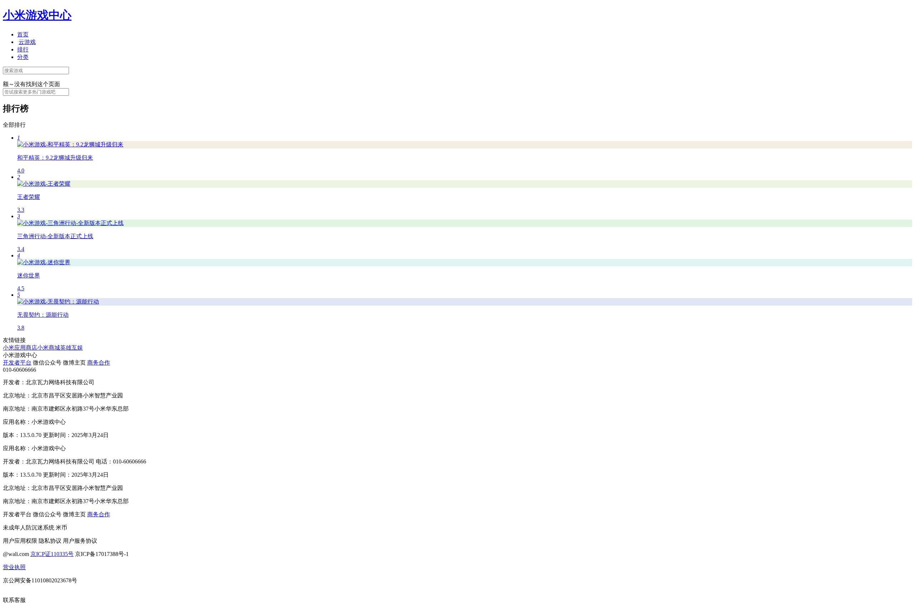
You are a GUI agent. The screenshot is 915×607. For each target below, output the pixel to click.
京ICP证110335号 (52, 554)
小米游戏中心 (37, 15)
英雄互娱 (71, 348)
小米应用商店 (20, 348)
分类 (23, 57)
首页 (23, 34)
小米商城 (48, 348)
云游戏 (27, 42)
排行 (23, 49)
